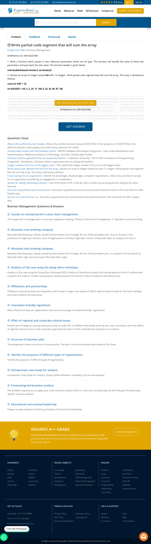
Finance (57, 473)
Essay (103, 473)
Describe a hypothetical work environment (29, 189)
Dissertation (127, 470)
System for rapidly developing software (27, 182)
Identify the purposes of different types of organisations (47, 354)
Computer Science (130, 477)
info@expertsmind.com (65, 2)
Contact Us (106, 521)
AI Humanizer (128, 521)
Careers (104, 513)
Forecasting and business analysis (32, 385)
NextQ (72, 37)
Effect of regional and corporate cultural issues (40, 320)
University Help (129, 488)
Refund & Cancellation (64, 521)
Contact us (107, 10)
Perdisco (105, 470)
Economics (80, 470)
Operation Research (84, 485)
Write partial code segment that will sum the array (32, 168)
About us (69, 10)
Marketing (79, 473)
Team (80, 10)
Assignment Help (16, 50)
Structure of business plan (27, 339)
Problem (16, 37)
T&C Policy (58, 517)
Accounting (59, 470)
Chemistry (32, 470)
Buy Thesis (127, 473)
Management (60, 477)
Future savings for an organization (24, 175)
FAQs (124, 513)
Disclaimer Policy (82, 513)
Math (9, 477)
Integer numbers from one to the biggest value (31, 165)
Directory (105, 517)
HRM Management (83, 477)
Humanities (33, 481)
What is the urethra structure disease (26, 143)
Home (57, 10)
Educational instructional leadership (34, 404)
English (31, 477)
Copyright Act (81, 517)
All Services (92, 10)
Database (126, 485)
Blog (124, 517)
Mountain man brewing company (32, 229)
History (10, 481)
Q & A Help (106, 492)
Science (31, 473)
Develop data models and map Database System (31, 150)
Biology (10, 473)
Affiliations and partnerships (29, 286)
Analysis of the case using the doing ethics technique (44, 267)
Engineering (106, 488)
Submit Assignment (130, 10)
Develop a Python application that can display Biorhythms (36, 158)
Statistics (32, 485)
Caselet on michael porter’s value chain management (44, 214)
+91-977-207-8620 (19, 2)
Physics (10, 470)
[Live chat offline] (143, 536)
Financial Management (85, 481)
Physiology (12, 485)
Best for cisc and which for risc (22, 196)
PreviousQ (54, 37)
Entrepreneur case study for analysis (34, 370)
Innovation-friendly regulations (31, 305)
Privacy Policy (60, 513)
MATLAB (126, 481)
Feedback (34, 37)
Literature (105, 477)
